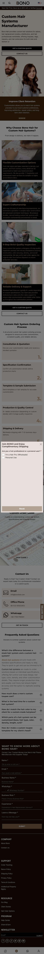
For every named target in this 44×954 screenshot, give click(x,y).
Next (22, 508)
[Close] (41, 444)
